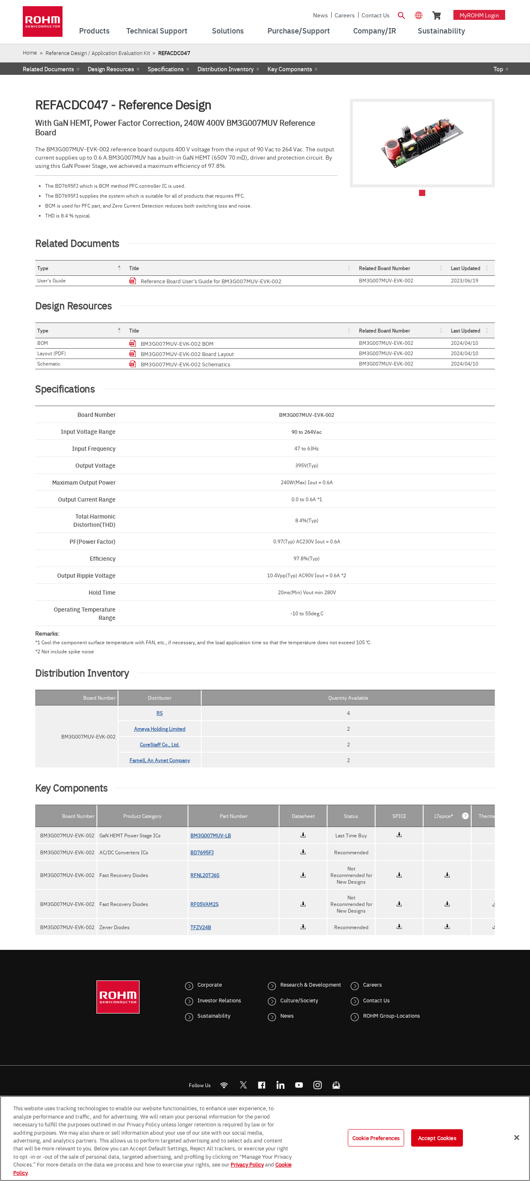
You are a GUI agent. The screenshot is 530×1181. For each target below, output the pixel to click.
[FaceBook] (262, 1085)
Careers (345, 15)
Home (30, 52)
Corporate (210, 984)
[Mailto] (336, 1085)
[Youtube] (299, 1085)
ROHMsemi (243, 1085)
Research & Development (310, 984)
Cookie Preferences (376, 1137)
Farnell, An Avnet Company (160, 760)
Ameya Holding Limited (160, 728)
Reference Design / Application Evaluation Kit (98, 52)
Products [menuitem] (94, 30)
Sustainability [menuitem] (441, 30)
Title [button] (134, 268)
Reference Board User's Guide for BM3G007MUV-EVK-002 (211, 280)
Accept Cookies (437, 1137)
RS (160, 713)
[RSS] (224, 1085)
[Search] (401, 14)
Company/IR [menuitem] (374, 30)
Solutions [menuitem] (228, 30)
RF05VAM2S (204, 904)
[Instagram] (318, 1085)
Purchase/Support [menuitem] (298, 30)
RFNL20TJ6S (204, 875)
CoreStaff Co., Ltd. (160, 744)
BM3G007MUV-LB (210, 835)
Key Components (289, 69)
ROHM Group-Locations (391, 1015)
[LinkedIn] (280, 1085)
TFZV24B (200, 927)
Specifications (166, 69)
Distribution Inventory (226, 69)
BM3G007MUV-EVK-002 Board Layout (187, 353)
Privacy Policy (247, 1164)
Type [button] (42, 268)
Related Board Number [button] (384, 268)
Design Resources (111, 69)
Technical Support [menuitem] (157, 30)
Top (498, 69)
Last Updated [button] (465, 268)
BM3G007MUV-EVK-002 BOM (177, 343)
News (320, 15)
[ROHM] (43, 24)
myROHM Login (479, 15)
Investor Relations (219, 1000)
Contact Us (375, 15)
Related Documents (48, 69)
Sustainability (214, 1015)
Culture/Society (299, 1000)
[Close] (517, 1137)
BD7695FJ (202, 852)
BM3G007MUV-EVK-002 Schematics (185, 364)
